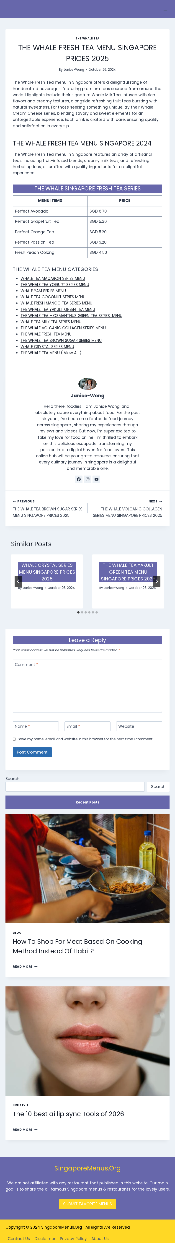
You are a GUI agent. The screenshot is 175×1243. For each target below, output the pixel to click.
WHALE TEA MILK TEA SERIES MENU (51, 322)
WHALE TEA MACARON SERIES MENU (53, 278)
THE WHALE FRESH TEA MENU (46, 334)
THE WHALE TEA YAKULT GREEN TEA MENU (58, 309)
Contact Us (19, 1238)
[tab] (78, 612)
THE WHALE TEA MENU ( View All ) (51, 353)
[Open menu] (165, 9)
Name (22, 726)
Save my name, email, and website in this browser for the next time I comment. (85, 739)
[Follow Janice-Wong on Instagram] (87, 479)
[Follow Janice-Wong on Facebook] (78, 479)
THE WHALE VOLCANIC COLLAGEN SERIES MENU (63, 328)
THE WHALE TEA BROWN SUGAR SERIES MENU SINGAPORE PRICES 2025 (47, 508)
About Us (100, 1238)
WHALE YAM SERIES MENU (43, 291)
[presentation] (87, 868)
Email (73, 726)
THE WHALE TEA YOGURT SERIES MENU (55, 284)
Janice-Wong (74, 70)
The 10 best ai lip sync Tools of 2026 (68, 1114)
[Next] (156, 581)
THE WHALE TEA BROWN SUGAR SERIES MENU (61, 340)
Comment (26, 664)
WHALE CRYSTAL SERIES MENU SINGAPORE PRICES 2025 (47, 572)
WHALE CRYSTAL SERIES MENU (47, 346)
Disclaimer (45, 1238)
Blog (17, 933)
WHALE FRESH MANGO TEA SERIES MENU (56, 303)
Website (126, 726)
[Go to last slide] (18, 581)
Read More (25, 967)
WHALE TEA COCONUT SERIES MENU (53, 297)
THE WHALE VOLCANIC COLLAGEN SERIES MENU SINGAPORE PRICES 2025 (127, 508)
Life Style (21, 1105)
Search (12, 778)
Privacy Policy (73, 1238)
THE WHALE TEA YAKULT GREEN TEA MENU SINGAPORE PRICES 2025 (128, 572)
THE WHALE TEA (87, 38)
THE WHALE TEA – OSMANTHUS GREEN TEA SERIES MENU (71, 315)
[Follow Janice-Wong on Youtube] (96, 479)
